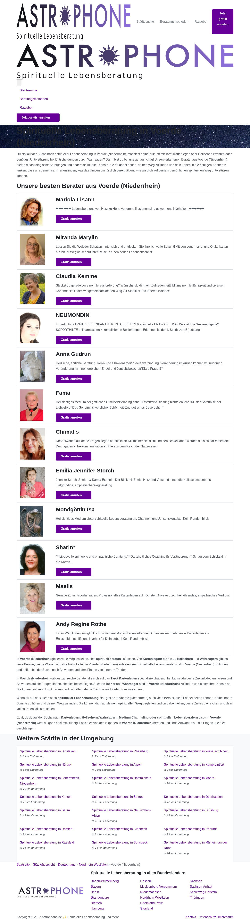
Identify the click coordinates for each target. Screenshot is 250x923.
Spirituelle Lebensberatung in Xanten (45, 796)
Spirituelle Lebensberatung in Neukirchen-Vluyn (121, 813)
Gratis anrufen (72, 218)
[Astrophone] (73, 22)
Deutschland (67, 864)
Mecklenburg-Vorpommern (158, 886)
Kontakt (191, 917)
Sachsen (196, 881)
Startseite (23, 864)
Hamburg (97, 908)
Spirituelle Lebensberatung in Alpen (117, 764)
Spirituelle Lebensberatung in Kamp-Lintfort (194, 764)
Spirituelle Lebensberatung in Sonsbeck (119, 842)
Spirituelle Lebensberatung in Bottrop (118, 796)
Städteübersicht (44, 864)
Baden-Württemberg (105, 881)
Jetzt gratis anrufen (223, 19)
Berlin (95, 892)
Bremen (96, 903)
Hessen (145, 881)
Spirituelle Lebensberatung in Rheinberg (120, 751)
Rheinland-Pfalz (151, 903)
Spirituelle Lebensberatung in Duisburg (191, 810)
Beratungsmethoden (174, 21)
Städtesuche (145, 21)
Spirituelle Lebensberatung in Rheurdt (190, 829)
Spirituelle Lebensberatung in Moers (189, 778)
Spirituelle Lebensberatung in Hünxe (45, 764)
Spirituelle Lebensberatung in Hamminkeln (121, 778)
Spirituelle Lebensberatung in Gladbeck (119, 829)
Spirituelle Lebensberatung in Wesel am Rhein (196, 751)
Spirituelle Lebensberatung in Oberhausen (193, 796)
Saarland (146, 908)
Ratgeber (201, 21)
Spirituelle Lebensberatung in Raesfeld (47, 842)
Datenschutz (207, 917)
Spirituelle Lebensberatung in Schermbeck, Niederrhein (50, 780)
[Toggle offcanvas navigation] (19, 82)
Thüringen (197, 897)
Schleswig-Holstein (203, 892)
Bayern (96, 886)
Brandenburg (100, 897)
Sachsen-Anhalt (201, 886)
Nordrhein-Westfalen (93, 864)
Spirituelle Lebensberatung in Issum (45, 810)
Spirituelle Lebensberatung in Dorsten (46, 829)
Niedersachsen (150, 892)
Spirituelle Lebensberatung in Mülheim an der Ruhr (195, 845)
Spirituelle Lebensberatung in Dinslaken (48, 751)
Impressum (225, 917)
